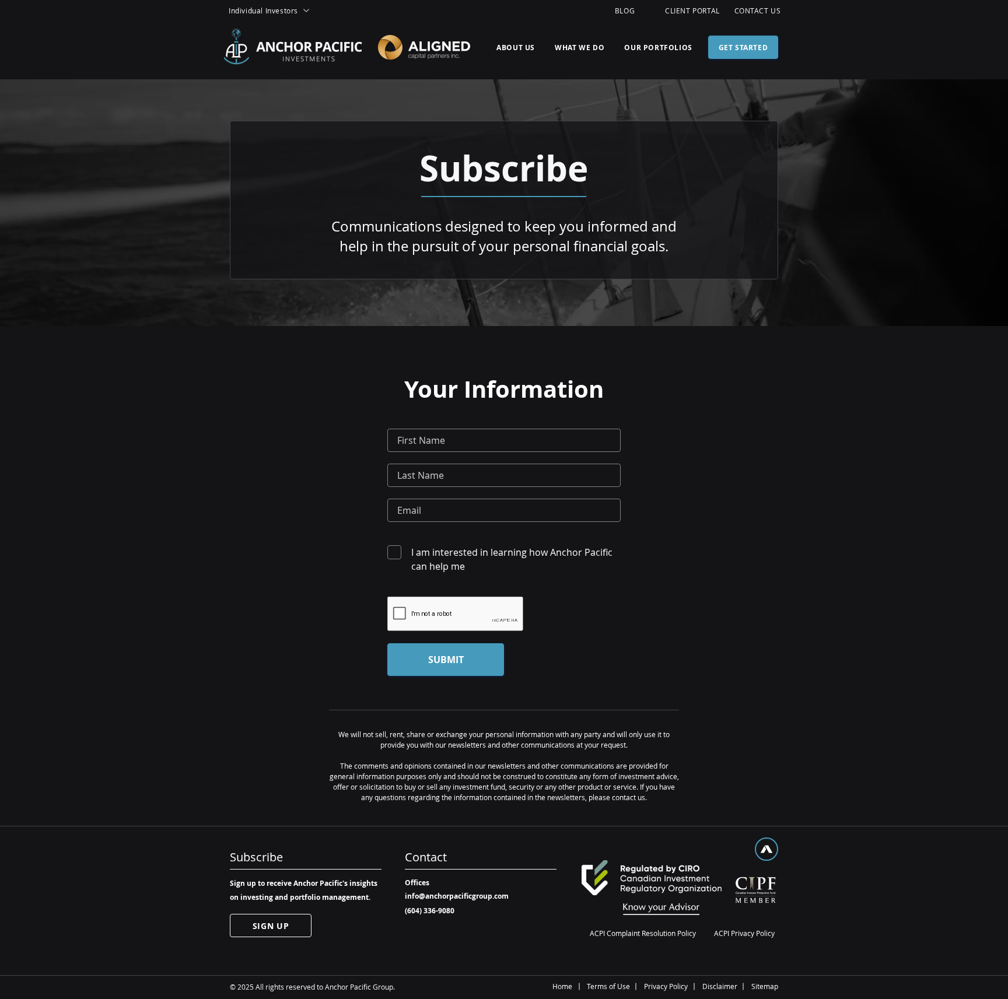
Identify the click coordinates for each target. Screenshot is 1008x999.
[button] (282, 10)
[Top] (766, 849)
